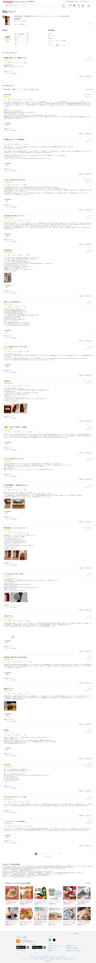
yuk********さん (89, 217)
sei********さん (89, 576)
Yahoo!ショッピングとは (54, 945)
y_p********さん (89, 460)
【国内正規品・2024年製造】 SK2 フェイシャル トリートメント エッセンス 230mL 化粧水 (41, 16)
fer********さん (89, 766)
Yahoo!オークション (53, 956)
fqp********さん (89, 96)
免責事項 (52, 958)
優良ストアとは (52, 948)
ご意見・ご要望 (73, 958)
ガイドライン (47, 958)
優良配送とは (69, 945)
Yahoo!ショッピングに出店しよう (82, 1)
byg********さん (89, 181)
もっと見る (87, 883)
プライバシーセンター (34, 958)
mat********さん (89, 348)
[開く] (7, 277)
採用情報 (57, 958)
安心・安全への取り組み (72, 948)
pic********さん (89, 618)
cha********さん (89, 141)
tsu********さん (89, 59)
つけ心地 (32, 89)
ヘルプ (92, 1)
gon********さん (89, 659)
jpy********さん (89, 252)
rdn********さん (89, 732)
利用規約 (42, 958)
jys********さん (89, 383)
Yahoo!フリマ (63, 956)
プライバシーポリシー (24, 958)
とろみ (26, 89)
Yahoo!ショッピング (34, 956)
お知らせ (51, 950)
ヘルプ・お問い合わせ (64, 958)
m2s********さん (89, 799)
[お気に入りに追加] (90, 23)
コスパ (37, 89)
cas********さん (89, 690)
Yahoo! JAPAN (69, 1)
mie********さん (89, 303)
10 (59, 853)
